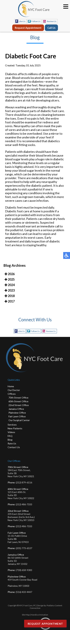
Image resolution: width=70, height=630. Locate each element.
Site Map (26, 614)
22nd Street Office (18, 405)
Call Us (51, 27)
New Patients (15, 428)
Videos (11, 432)
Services (12, 424)
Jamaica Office (16, 408)
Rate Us (12, 443)
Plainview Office (17, 412)
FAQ (10, 435)
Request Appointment (28, 27)
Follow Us (35, 21)
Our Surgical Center (19, 420)
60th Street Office (18, 401)
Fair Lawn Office (17, 416)
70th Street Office (18, 397)
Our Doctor (14, 390)
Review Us (51, 21)
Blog (10, 439)
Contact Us (14, 447)
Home (11, 386)
